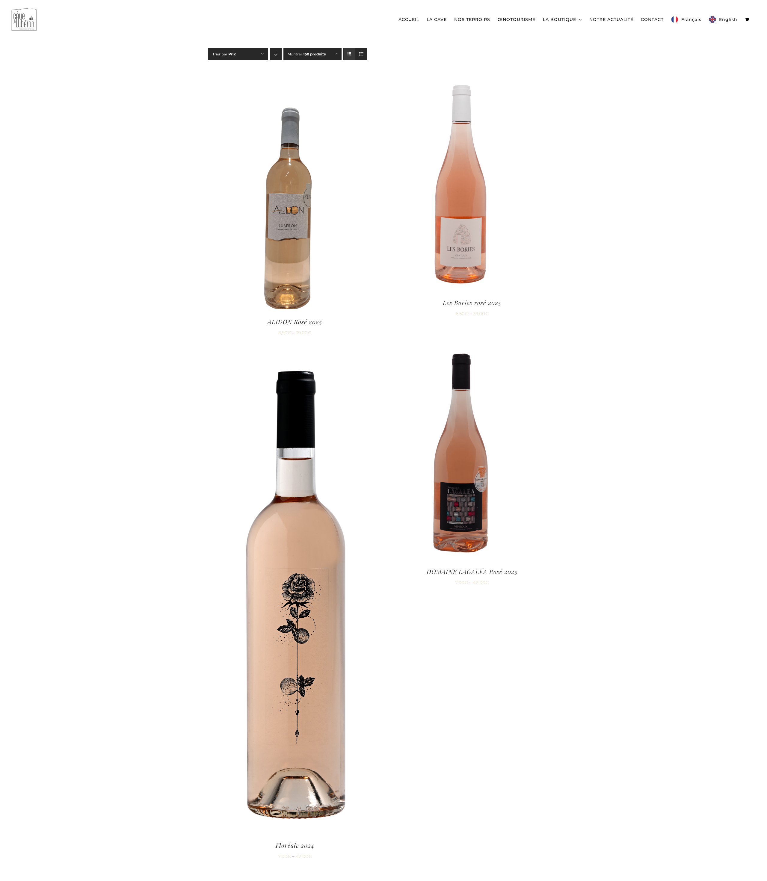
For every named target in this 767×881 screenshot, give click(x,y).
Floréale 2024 (295, 845)
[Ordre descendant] (276, 54)
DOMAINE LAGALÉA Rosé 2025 (472, 571)
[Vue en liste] (361, 54)
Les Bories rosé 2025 (472, 302)
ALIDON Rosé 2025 (295, 322)
